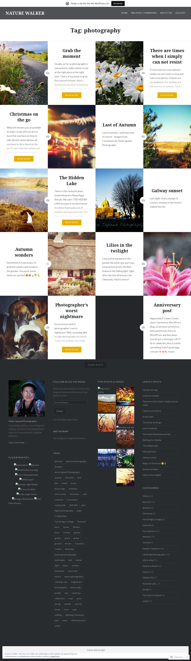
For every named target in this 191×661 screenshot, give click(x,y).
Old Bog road (61, 582)
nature (58, 576)
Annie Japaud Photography (23, 421)
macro (65, 565)
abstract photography (76, 461)
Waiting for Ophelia (152, 440)
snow (78, 598)
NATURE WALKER (25, 13)
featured (81, 521)
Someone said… (150, 583)
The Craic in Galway (152, 595)
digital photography (64, 510)
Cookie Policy (55, 656)
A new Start (148, 416)
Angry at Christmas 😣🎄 (155, 463)
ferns (57, 527)
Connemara (72, 499)
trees (66, 609)
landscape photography (65, 554)
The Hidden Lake (150, 445)
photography (61, 587)
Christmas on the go (152, 422)
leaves (79, 560)
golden (58, 538)
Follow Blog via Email (69, 381)
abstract (59, 461)
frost (57, 532)
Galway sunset (149, 457)
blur (56, 483)
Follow (59, 411)
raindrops (76, 593)
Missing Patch (149, 451)
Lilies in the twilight (152, 475)
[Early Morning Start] (107, 458)
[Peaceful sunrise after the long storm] (125, 477)
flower (66, 527)
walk (74, 609)
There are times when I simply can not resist (160, 403)
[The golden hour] (107, 423)
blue (79, 477)
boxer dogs (60, 488)
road (70, 598)
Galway (66, 532)
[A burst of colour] (107, 390)
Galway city (148, 577)
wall (56, 620)
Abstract (147, 502)
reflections (60, 598)
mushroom (73, 571)
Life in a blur (148, 560)
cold (85, 494)
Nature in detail (150, 566)
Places (146, 572)
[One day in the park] (125, 396)
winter (58, 626)
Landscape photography (154, 554)
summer (67, 604)
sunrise (78, 604)
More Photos (15, 503)
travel (57, 609)
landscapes (60, 560)
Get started (118, 3)
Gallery (180, 13)
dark (83, 505)
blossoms (69, 477)
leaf (70, 560)
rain (66, 593)
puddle (58, 593)
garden (77, 532)
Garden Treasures (151, 548)
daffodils (73, 505)
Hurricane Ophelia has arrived (156, 434)
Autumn (146, 536)
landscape (69, 549)
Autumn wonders (151, 469)
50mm (146, 496)
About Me (166, 13)
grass (67, 538)
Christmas (74, 494)
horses (68, 543)
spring (58, 604)
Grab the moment (151, 395)
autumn (58, 477)
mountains (59, 571)
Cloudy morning (150, 390)
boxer (74, 483)
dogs (79, 510)
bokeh (65, 483)
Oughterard (76, 582)
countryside (60, 505)
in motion (79, 543)
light (57, 565)
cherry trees (60, 494)
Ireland (58, 549)
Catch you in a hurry (152, 411)
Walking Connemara (144, 13)
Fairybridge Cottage (64, 521)
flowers (76, 527)
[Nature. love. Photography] (125, 415)
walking (58, 615)
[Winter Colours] (107, 403)
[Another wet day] (125, 427)
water (65, 620)
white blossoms (78, 620)
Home (124, 13)
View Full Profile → (18, 442)
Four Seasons (149, 531)
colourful (59, 499)
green (76, 538)
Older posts (95, 365)
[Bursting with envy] (125, 439)
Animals (58, 466)
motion (75, 565)
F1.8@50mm (60, 516)
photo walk (75, 587)
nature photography (73, 576)
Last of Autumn (150, 428)
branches (73, 488)
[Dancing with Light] (125, 458)
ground (58, 543)
